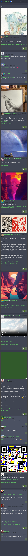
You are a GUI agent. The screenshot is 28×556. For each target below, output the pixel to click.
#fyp (16, 344)
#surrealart (24, 44)
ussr (4, 1)
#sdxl (13, 207)
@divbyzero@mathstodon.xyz (10, 521)
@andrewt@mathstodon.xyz (8, 523)
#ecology (5, 44)
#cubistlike (3, 307)
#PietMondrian (7, 482)
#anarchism (11, 263)
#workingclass (4, 262)
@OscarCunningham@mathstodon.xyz (10, 524)
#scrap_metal (4, 410)
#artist (5, 123)
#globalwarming (12, 44)
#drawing (18, 44)
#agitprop (21, 262)
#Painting (5, 165)
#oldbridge (23, 206)
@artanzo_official (5, 56)
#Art (2, 165)
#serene (17, 305)
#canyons (3, 305)
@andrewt (15, 479)
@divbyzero (8, 479)
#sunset (13, 206)
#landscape (8, 206)
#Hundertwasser (16, 512)
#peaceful (18, 206)
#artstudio (9, 123)
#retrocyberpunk (5, 207)
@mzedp (12, 77)
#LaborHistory (11, 262)
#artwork (9, 344)
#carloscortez (4, 263)
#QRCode (13, 482)
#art (2, 44)
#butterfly (16, 409)
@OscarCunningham (6, 494)
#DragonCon (4, 121)
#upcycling (21, 409)
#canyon (3, 206)
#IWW (16, 262)
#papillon (11, 409)
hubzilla (7, 1)
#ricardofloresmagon (6, 265)
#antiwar (16, 263)
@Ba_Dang (3, 421)
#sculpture (6, 409)
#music (3, 344)
